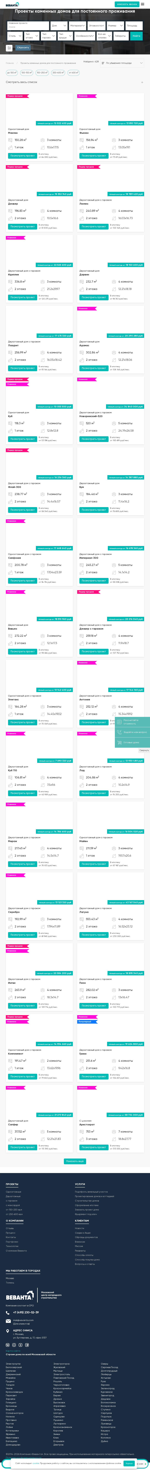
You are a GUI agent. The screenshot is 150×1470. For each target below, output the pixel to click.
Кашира (105, 1431)
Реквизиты (80, 1251)
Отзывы (10, 1228)
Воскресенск (108, 1406)
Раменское (107, 1420)
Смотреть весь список (21, 82)
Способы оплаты (84, 1255)
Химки (56, 1434)
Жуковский (59, 1367)
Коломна (106, 1438)
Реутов (9, 1424)
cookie (36, 1463)
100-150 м (27, 72)
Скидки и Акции (83, 1233)
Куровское (107, 1392)
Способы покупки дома (87, 1260)
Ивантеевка (12, 1438)
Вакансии (80, 1242)
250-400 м (58, 72)
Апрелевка (59, 1406)
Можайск (11, 1378)
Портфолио (12, 1242)
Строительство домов (87, 1201)
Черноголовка (61, 1385)
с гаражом (11, 1201)
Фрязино (10, 1434)
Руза (103, 1381)
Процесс (10, 1233)
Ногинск (10, 1417)
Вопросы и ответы (85, 1264)
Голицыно (11, 1403)
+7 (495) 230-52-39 (26, 1312)
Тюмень (10, 1283)
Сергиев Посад (109, 1367)
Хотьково (106, 1378)
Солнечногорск (15, 1413)
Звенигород (107, 1395)
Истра (104, 1434)
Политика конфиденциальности (23, 1458)
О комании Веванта (16, 1251)
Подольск (106, 1417)
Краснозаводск (14, 1392)
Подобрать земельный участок (91, 1192)
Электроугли (13, 1364)
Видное (10, 1410)
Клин (56, 1438)
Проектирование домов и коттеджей (94, 1196)
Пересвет (11, 1395)
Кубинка (57, 1392)
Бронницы (11, 1406)
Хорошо (129, 1463)
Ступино (106, 1410)
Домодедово (13, 1445)
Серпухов (106, 1413)
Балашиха (11, 1441)
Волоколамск (108, 1403)
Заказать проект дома (87, 1210)
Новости (79, 1228)
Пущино (10, 1381)
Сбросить (23, 47)
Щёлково (11, 1371)
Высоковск (59, 1403)
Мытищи (58, 1371)
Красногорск (108, 1427)
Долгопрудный (109, 1371)
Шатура (58, 1413)
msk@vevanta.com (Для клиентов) (23, 1322)
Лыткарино (59, 1424)
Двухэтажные (13, 1196)
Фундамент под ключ (86, 1214)
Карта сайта (13, 1351)
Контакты (11, 1237)
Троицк (57, 1410)
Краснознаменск (62, 1427)
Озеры (104, 1364)
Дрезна (57, 1399)
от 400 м (73, 72)
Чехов (9, 1388)
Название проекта (18, 23)
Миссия (79, 1246)
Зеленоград (108, 1388)
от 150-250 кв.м (14, 1210)
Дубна (104, 1441)
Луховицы (106, 1424)
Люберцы (106, 1374)
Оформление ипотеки (86, 1205)
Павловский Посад (63, 1378)
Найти (136, 36)
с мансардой (13, 1205)
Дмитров (58, 1445)
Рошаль (57, 1381)
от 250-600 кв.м (14, 1214)
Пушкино (58, 1420)
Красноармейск (62, 1388)
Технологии (12, 1246)
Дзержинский (13, 1374)
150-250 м (42, 72)
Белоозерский (14, 1367)
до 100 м (11, 72)
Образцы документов (86, 1237)
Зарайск (10, 1399)
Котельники (12, 1431)
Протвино (11, 1420)
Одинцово (59, 1417)
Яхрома (105, 1385)
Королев (58, 1431)
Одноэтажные (13, 1192)
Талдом (10, 1385)
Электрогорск (61, 1364)
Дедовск (106, 1399)
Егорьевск (58, 1441)
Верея (56, 1395)
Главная (10, 63)
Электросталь (61, 1374)
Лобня (9, 1427)
